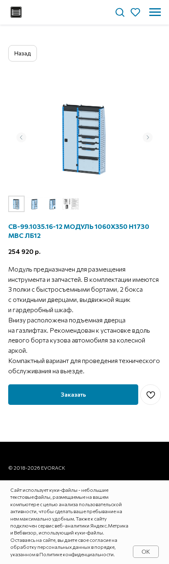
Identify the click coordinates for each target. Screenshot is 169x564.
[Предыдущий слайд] (21, 137)
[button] (120, 12)
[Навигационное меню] (155, 12)
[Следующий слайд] (148, 137)
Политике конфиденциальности (76, 554)
